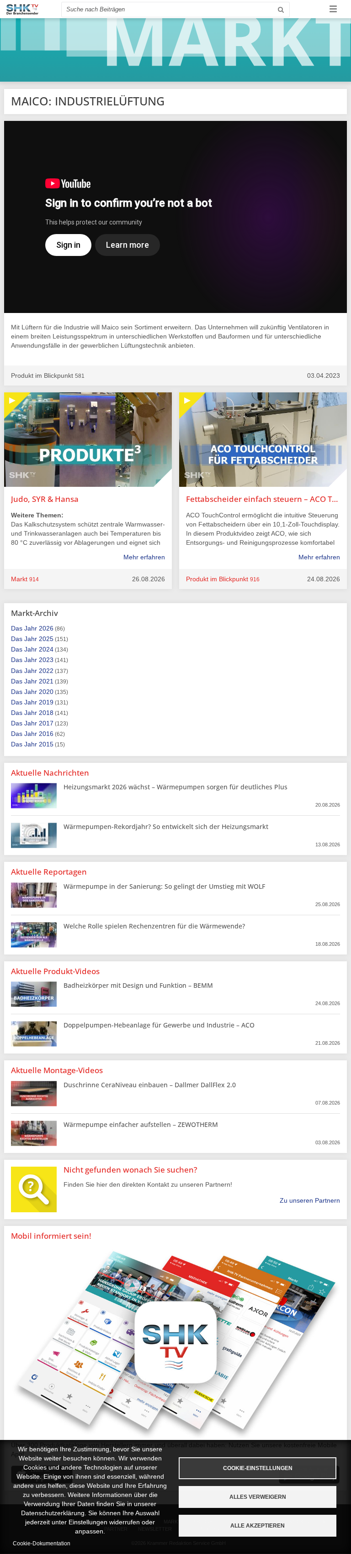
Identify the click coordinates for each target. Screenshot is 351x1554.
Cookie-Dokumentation (41, 1543)
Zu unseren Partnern (310, 1200)
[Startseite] (22, 9)
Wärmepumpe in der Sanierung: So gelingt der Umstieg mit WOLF (164, 886)
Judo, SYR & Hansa (45, 499)
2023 (46, 659)
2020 (46, 691)
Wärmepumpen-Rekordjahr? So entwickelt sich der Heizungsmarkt (166, 826)
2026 (46, 628)
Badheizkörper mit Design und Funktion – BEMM (138, 985)
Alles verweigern (257, 1497)
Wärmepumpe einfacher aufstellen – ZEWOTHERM (141, 1124)
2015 (46, 744)
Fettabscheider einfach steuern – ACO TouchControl (263, 499)
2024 (46, 649)
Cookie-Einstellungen (257, 1468)
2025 (46, 638)
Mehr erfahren (144, 557)
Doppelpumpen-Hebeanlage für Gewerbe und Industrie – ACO (159, 1025)
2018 (46, 712)
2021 (46, 681)
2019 (46, 702)
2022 (46, 670)
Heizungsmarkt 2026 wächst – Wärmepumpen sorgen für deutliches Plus (175, 786)
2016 (46, 733)
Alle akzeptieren (257, 1526)
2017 (46, 723)
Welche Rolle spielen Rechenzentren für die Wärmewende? (154, 926)
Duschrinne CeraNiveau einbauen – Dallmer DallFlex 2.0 (150, 1084)
